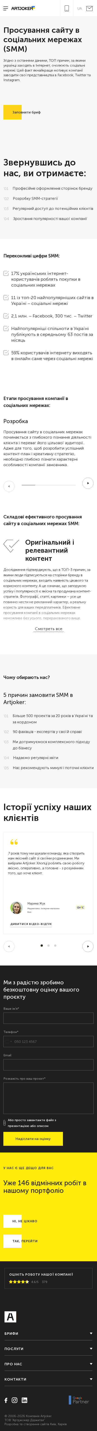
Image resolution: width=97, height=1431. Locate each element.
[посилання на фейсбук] (6, 1401)
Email (7, 1055)
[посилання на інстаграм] (12, 1400)
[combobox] (8, 1041)
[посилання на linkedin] (22, 1400)
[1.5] (14, 1282)
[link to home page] (21, 8)
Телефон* (10, 1032)
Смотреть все (48, 628)
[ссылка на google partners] (79, 1400)
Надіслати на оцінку (33, 1139)
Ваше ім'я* (11, 1008)
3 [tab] (55, 945)
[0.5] (10, 1282)
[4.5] (26, 1282)
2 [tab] (48, 945)
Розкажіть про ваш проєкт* (24, 1078)
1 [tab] (42, 945)
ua (79, 9)
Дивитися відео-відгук (31, 924)
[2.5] (18, 1282)
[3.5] (22, 1282)
